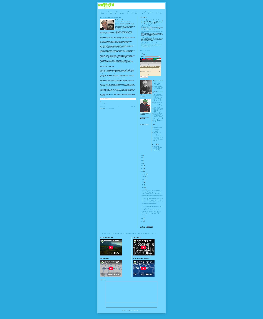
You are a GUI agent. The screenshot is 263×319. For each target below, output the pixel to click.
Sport (155, 233)
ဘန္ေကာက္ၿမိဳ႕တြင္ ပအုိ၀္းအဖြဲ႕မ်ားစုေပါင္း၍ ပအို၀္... (152, 195)
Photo (121, 233)
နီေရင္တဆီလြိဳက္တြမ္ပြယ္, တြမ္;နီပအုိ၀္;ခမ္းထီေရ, (158, 116)
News (105, 233)
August (143, 179)
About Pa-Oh (134, 233)
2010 (142, 216)
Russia (111, 94)
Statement (117, 233)
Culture (112, 233)
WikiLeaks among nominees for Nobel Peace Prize (110, 17)
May (143, 184)
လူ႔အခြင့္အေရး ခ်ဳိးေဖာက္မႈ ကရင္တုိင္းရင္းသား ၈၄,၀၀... (152, 190)
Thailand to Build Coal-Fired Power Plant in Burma (151, 193)
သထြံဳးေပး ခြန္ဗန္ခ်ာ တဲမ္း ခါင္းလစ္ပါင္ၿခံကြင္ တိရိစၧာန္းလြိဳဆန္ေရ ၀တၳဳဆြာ (158, 87)
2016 (142, 163)
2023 (142, 155)
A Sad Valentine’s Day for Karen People (149, 203)
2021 (142, 158)
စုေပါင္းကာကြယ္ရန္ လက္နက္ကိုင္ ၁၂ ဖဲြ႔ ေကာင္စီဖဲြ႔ (151, 200)
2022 (142, 157)
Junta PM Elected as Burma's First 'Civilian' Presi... (151, 209)
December (144, 173)
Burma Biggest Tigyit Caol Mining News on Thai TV (151, 208)
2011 (142, 171)
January (143, 214)
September (144, 177)
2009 (142, 218)
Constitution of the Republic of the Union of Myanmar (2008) (157, 147)
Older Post (133, 106)
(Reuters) (117, 23)
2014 (142, 166)
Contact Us (140, 233)
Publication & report (127, 233)
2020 (142, 160)
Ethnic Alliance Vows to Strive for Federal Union (150, 196)
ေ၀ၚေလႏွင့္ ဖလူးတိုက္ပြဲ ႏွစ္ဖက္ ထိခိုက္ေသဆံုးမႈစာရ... (152, 206)
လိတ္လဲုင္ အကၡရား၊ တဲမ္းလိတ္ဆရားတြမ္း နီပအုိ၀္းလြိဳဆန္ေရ (158, 109)
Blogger (139, 310)
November (144, 174)
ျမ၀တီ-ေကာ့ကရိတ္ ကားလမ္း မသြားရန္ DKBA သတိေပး (152, 201)
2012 (142, 170)
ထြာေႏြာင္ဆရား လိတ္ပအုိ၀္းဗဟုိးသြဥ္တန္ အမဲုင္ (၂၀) (158, 95)
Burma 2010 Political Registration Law (157, 150)
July (143, 181)
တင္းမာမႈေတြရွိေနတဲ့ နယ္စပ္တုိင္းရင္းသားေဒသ (151, 192)
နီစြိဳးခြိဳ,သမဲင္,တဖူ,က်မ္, (157, 111)
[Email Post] (111, 98)
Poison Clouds (156, 129)
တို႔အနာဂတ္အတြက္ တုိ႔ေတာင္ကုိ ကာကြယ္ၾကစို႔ (158, 138)
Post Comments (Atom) (109, 108)
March (143, 187)
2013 (142, 168)
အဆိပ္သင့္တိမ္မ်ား (155, 131)
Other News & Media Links (148, 233)
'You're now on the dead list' (147, 204)
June (143, 182)
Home (118, 106)
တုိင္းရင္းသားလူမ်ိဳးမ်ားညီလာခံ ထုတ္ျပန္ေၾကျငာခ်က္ (152, 198)
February (143, 189)
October (143, 176)
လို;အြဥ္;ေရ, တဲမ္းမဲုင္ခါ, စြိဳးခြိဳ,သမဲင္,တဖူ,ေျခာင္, (157, 98)
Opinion (108, 233)
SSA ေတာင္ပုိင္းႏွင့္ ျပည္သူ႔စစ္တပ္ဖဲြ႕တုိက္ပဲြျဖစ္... (152, 212)
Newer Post (102, 106)
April (143, 185)
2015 (142, 165)
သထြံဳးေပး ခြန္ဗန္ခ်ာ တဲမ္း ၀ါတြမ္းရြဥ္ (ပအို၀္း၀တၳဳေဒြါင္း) (158, 84)
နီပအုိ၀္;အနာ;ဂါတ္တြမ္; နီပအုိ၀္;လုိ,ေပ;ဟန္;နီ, (157, 114)
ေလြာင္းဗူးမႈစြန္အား (157, 107)
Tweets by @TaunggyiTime (145, 50)
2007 (142, 221)
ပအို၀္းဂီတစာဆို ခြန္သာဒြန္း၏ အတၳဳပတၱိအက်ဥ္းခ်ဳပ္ (150, 19)
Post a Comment (105, 103)
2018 (142, 162)
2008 (142, 220)
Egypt (122, 85)
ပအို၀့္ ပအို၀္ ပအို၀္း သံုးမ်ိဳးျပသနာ (147, 37)
